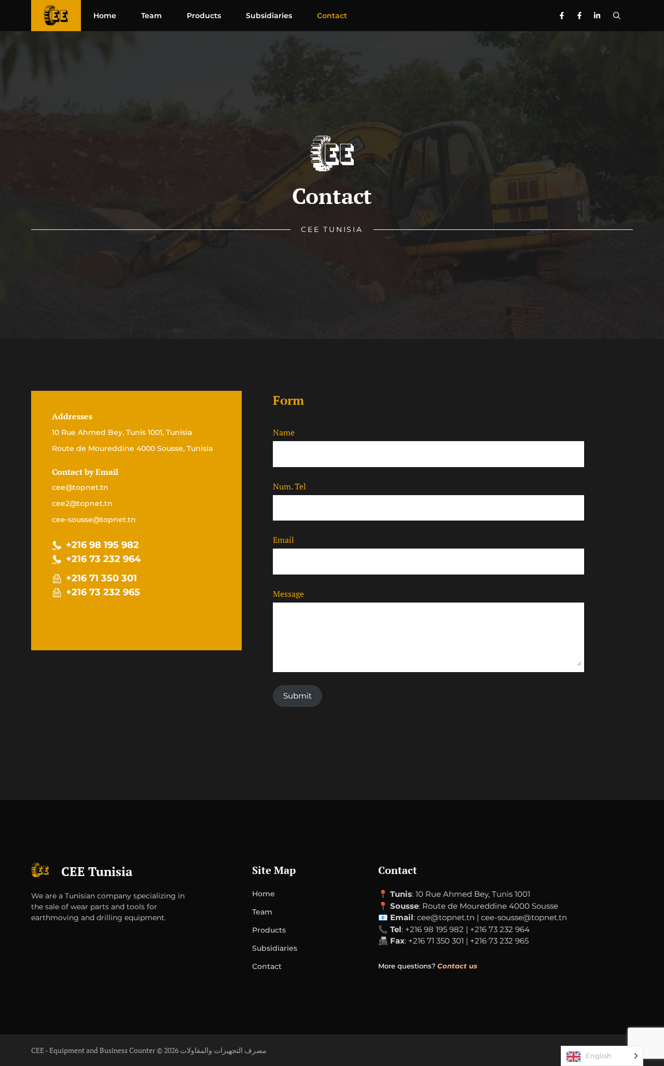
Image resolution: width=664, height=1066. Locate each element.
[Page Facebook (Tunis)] (561, 15)
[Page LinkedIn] (597, 15)
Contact (332, 15)
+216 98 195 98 (99, 545)
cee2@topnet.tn (82, 503)
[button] (617, 15)
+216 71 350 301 (101, 578)
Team (151, 15)
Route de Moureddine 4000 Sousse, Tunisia (132, 448)
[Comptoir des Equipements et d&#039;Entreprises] (56, 15)
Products (204, 15)
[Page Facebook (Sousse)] (579, 15)
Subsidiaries (269, 15)
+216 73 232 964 (103, 559)
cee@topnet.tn (80, 487)
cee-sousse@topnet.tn (94, 519)
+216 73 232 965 (103, 592)
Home (104, 15)
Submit (297, 696)
